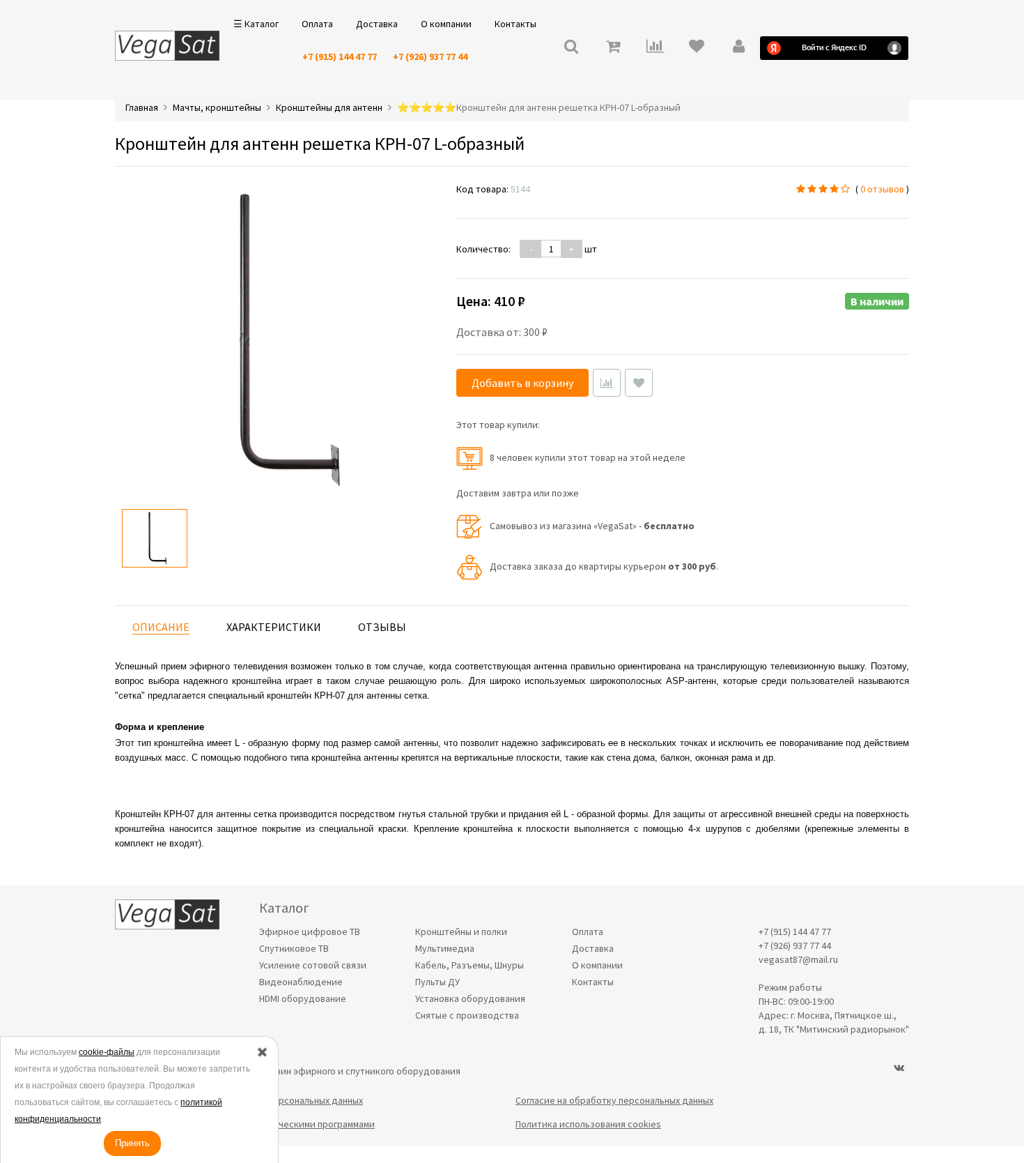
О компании (446, 23)
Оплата (317, 23)
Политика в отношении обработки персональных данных (239, 1100)
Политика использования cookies (588, 1124)
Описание (160, 627)
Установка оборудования (470, 998)
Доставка (377, 23)
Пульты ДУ (437, 981)
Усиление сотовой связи (312, 965)
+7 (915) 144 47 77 (339, 56)
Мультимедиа (444, 948)
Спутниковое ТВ (294, 948)
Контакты (515, 23)
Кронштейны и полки (461, 931)
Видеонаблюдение (301, 981)
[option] (154, 538)
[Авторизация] (738, 48)
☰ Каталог (256, 23)
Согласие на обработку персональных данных (614, 1100)
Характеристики (273, 627)
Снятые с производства (467, 1015)
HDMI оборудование (302, 998)
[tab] (161, 627)
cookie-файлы (106, 1052)
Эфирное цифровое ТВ (309, 931)
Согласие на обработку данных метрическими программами (245, 1124)
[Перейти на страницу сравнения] (655, 48)
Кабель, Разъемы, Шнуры (469, 965)
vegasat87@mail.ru (798, 959)
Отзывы (382, 627)
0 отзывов (882, 189)
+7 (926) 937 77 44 (430, 56)
